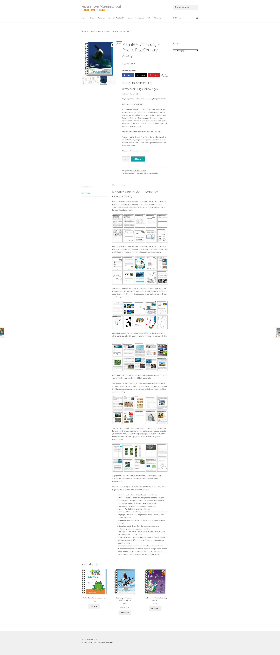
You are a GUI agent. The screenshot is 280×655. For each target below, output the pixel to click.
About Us (101, 18)
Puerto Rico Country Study (149, 173)
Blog (130, 18)
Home (84, 18)
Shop (92, 18)
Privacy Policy (87, 642)
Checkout (157, 18)
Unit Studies (141, 171)
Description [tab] (86, 187)
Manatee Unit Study (133, 173)
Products (93, 31)
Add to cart (138, 159)
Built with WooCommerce (103, 642)
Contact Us (139, 18)
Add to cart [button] (94, 606)
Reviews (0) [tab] (86, 193)
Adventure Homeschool (101, 6)
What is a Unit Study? (116, 18)
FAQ (149, 18)
